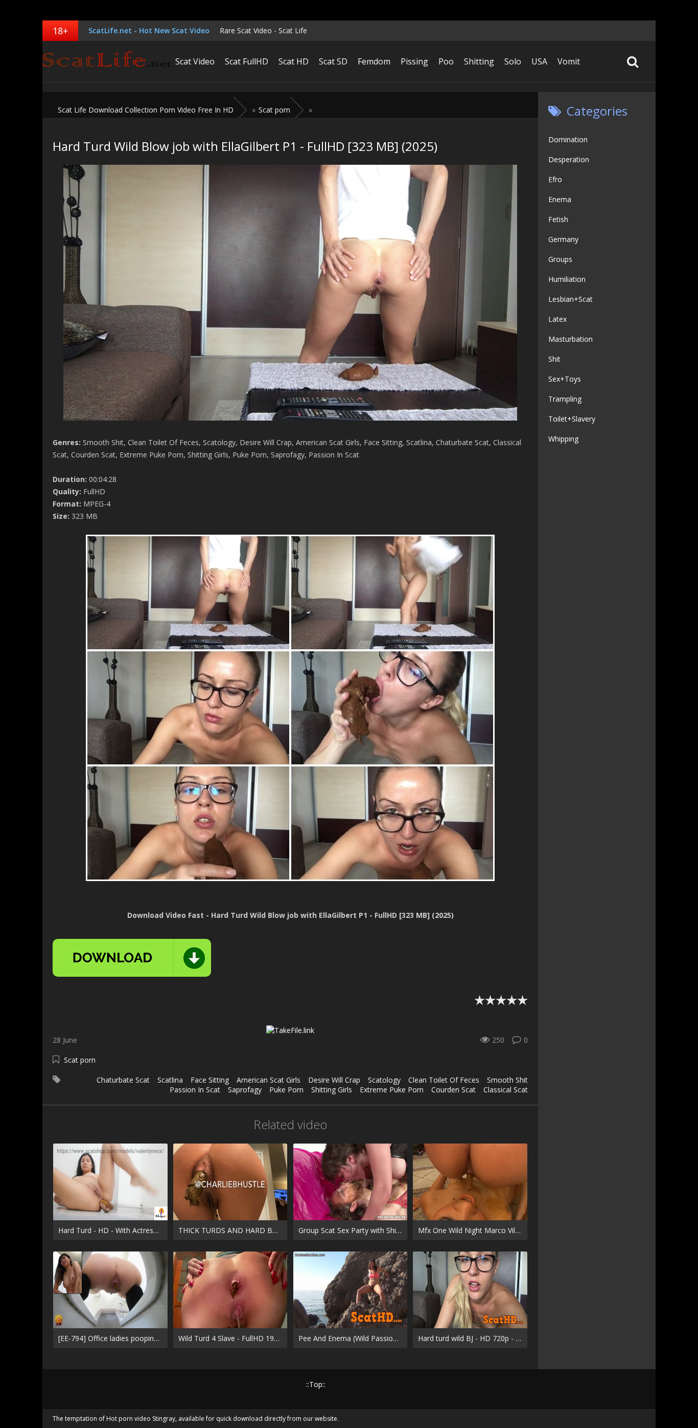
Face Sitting (210, 1080)
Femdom (374, 61)
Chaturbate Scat (123, 1080)
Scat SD (333, 61)
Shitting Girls (331, 1089)
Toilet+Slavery (571, 419)
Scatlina (170, 1080)
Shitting (479, 61)
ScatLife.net (106, 61)
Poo (446, 61)
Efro (555, 179)
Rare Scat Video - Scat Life (263, 30)
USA (539, 61)
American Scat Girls (268, 1080)
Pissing (414, 61)
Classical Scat (505, 1089)
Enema (559, 199)
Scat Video (195, 61)
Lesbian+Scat (570, 299)
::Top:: (315, 1384)
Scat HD (293, 61)
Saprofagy (245, 1089)
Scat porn (80, 1060)
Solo (512, 61)
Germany (563, 239)
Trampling (564, 399)
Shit (554, 359)
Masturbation (570, 339)
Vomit (568, 61)
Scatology (384, 1080)
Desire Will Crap (334, 1080)
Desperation (568, 159)
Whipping (563, 439)
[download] (132, 958)
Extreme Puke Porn (392, 1089)
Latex (557, 319)
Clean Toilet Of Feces (443, 1080)
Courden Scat (453, 1089)
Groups (560, 259)
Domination (568, 139)
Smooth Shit (507, 1080)
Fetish (558, 219)
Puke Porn (286, 1089)
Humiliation (567, 279)
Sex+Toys (564, 379)
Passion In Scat (195, 1089)
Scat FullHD (246, 61)
